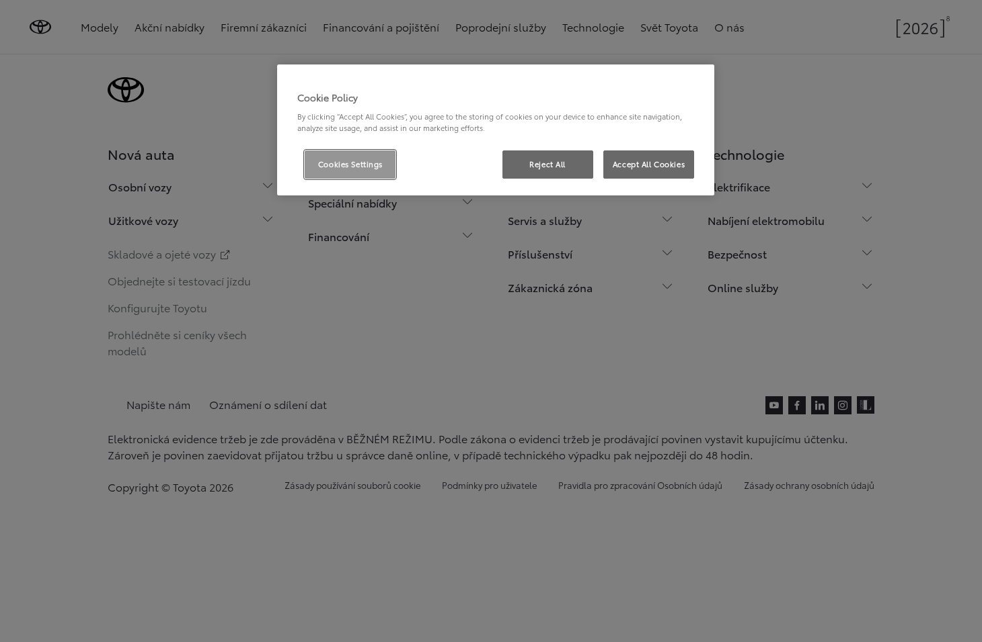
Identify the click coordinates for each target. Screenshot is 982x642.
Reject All (547, 163)
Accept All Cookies (649, 163)
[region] (495, 130)
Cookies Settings (350, 163)
